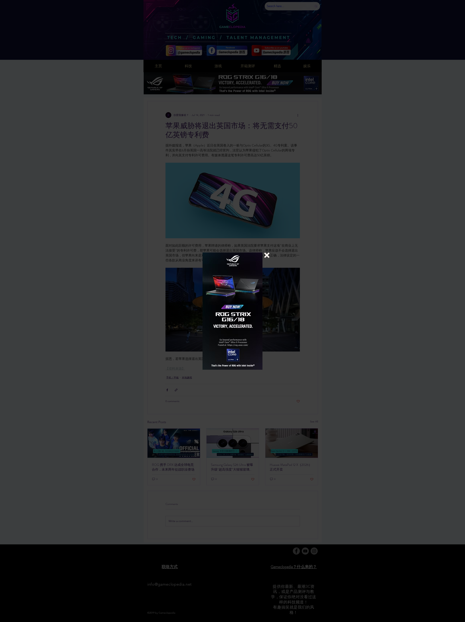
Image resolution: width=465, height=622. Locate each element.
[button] (267, 255)
